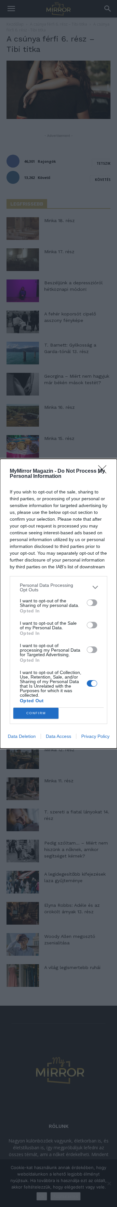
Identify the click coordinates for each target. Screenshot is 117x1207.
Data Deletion (22, 736)
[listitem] (58, 587)
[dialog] (58, 604)
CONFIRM (36, 713)
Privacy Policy (95, 736)
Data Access (58, 736)
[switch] (92, 602)
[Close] (104, 471)
